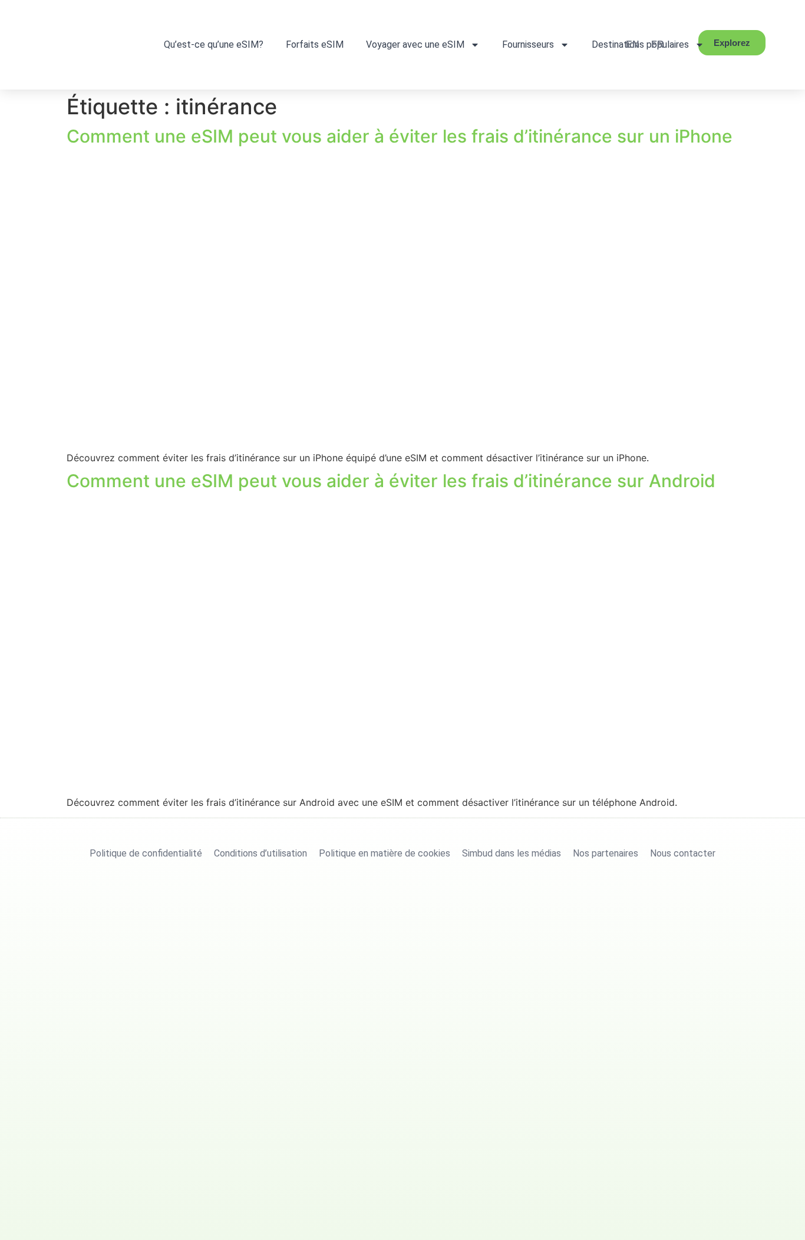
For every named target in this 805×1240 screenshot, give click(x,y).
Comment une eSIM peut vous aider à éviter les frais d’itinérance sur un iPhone (400, 136)
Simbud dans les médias (511, 853)
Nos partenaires (605, 853)
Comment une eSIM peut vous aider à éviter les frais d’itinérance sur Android (391, 480)
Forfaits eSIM (315, 44)
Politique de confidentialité (146, 853)
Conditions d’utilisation (260, 853)
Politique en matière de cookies (384, 853)
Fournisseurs (528, 44)
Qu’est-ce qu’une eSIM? (213, 44)
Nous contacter (682, 853)
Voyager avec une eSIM (415, 44)
